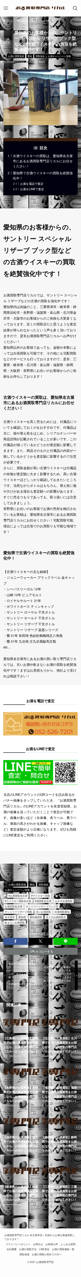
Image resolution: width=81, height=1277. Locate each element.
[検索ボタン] (75, 8)
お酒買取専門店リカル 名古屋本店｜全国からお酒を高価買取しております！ (39, 1237)
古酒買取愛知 (62, 911)
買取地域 (24, 1254)
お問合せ (38, 1244)
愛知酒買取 (36, 917)
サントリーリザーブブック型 (42, 906)
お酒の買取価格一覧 (63, 1249)
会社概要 (12, 1249)
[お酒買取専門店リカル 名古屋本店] (40, 8)
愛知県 (22, 917)
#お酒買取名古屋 (18, 895)
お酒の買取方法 (28, 1249)
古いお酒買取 (43, 911)
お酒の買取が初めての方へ (47, 1254)
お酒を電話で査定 (31, 183)
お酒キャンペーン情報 (59, 56)
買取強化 (40, 56)
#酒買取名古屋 (43, 901)
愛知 (29, 56)
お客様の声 (51, 1244)
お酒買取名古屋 (13, 906)
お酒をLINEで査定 (32, 189)
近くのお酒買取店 (56, 917)
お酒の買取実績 (16, 56)
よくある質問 (67, 1244)
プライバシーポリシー (18, 1244)
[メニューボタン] (5, 8)
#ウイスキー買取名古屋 (18, 901)
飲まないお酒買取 (15, 922)
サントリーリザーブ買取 (18, 911)
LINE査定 (44, 1249)
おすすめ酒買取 (63, 901)
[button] (15, 941)
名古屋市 (10, 917)
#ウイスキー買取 (40, 895)
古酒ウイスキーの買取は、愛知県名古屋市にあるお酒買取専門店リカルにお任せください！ (43, 160)
